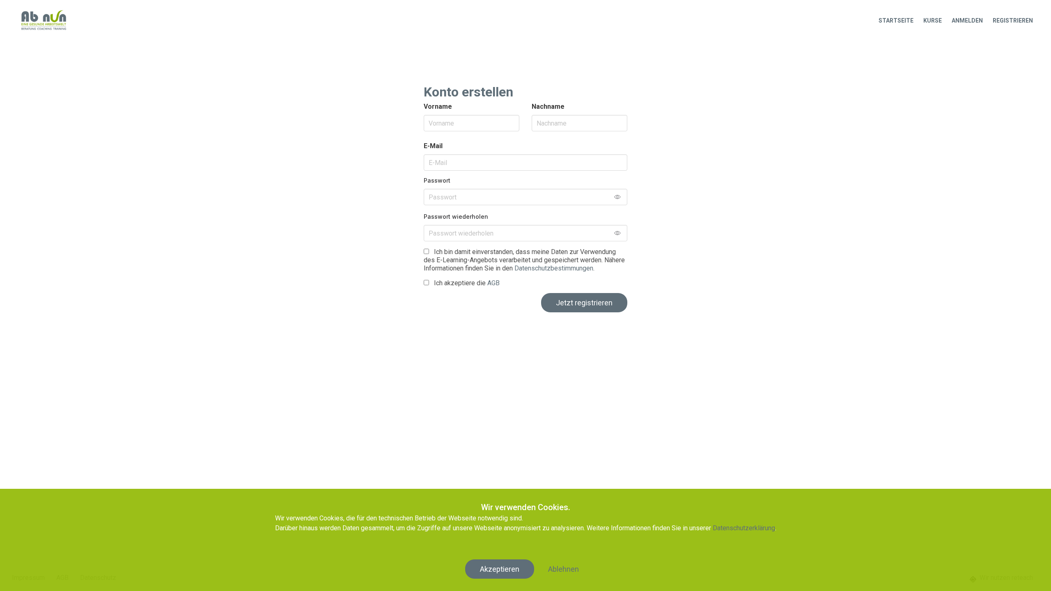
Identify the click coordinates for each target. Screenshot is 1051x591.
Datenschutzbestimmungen (553, 268)
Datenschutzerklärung (744, 528)
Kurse (932, 20)
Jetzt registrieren (584, 302)
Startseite (896, 20)
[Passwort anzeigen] (620, 197)
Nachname (548, 106)
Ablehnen (563, 569)
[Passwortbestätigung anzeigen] (620, 233)
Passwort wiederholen (456, 216)
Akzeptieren (499, 569)
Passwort (437, 180)
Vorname (438, 106)
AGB (493, 283)
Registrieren (1013, 20)
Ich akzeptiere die (466, 283)
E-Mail (433, 146)
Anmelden (967, 20)
